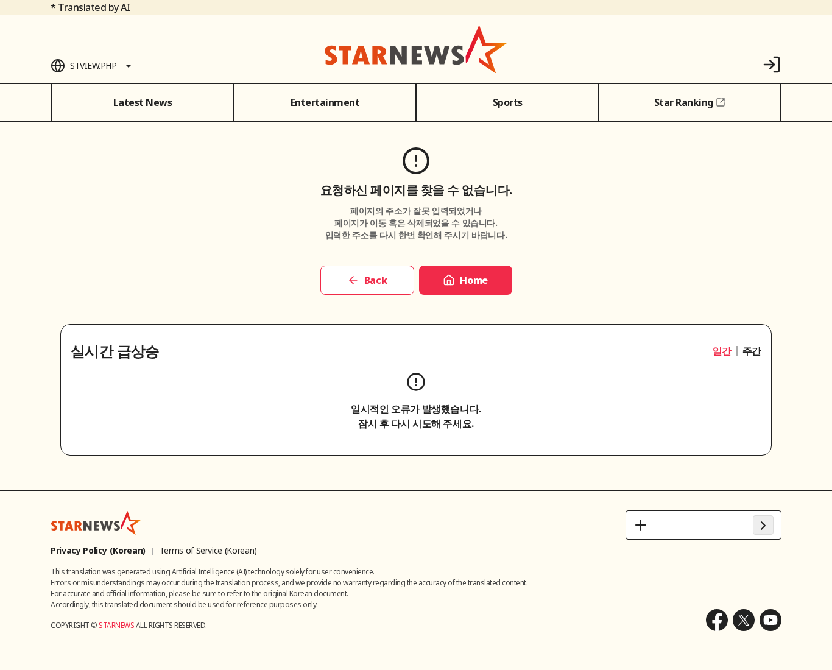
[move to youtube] (770, 620)
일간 (722, 351)
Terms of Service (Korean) (208, 550)
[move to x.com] (744, 620)
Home (473, 280)
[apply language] (763, 525)
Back (375, 280)
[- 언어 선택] (703, 525)
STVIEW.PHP (93, 65)
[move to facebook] (717, 620)
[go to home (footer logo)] (96, 522)
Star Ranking (683, 102)
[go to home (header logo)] (416, 48)
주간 (751, 351)
